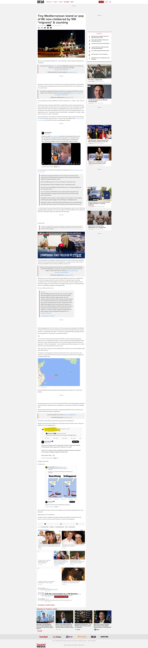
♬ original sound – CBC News (48, 316)
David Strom (90, 103)
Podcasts (49, 1)
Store (60, 1)
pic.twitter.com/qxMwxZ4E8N (61, 272)
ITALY (66, 527)
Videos (55, 1)
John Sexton (90, 165)
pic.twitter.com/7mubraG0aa (61, 94)
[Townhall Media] (41, 645)
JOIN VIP (101, 1)
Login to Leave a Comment (61, 596)
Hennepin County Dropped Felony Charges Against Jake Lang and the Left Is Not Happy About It (45, 626)
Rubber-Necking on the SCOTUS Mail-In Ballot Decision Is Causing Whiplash (99, 203)
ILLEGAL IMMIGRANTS (59, 527)
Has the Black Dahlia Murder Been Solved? (100, 50)
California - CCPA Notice (92, 640)
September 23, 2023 (72, 72)
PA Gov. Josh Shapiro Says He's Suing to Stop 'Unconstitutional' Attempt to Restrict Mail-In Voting (64, 626)
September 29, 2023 (67, 417)
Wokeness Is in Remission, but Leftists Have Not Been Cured (97, 162)
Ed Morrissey (91, 143)
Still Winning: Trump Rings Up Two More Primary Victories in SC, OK (98, 140)
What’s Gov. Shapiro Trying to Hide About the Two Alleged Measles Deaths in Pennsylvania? (102, 626)
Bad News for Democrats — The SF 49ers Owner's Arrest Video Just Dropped (83, 626)
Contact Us (84, 640)
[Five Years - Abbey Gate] (99, 71)
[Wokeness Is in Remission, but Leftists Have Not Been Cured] (99, 153)
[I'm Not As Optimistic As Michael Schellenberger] (99, 91)
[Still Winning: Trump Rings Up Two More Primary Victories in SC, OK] (99, 131)
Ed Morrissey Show (59, 640)
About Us (53, 640)
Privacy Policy (80, 640)
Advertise (68, 640)
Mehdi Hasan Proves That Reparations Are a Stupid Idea (97, 226)
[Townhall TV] (66, 1)
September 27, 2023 (68, 97)
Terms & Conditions (74, 640)
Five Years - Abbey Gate (95, 79)
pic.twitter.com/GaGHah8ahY (61, 69)
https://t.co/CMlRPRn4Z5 (70, 414)
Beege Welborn (42, 25)
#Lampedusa (43, 313)
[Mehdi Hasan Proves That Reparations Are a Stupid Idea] (99, 217)
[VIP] (72, 1)
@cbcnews (43, 292)
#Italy (55, 66)
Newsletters (65, 640)
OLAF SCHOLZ (72, 527)
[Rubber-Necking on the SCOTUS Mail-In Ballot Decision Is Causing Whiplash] (99, 193)
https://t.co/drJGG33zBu (77, 93)
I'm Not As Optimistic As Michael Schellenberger (97, 100)
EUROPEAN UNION (44, 527)
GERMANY (52, 527)
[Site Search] (110, 2)
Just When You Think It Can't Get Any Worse (100, 43)
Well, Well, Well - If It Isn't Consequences (99, 54)
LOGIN (106, 1)
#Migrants (49, 313)
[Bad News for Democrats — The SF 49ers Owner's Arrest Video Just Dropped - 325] (83, 616)
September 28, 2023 (68, 275)
